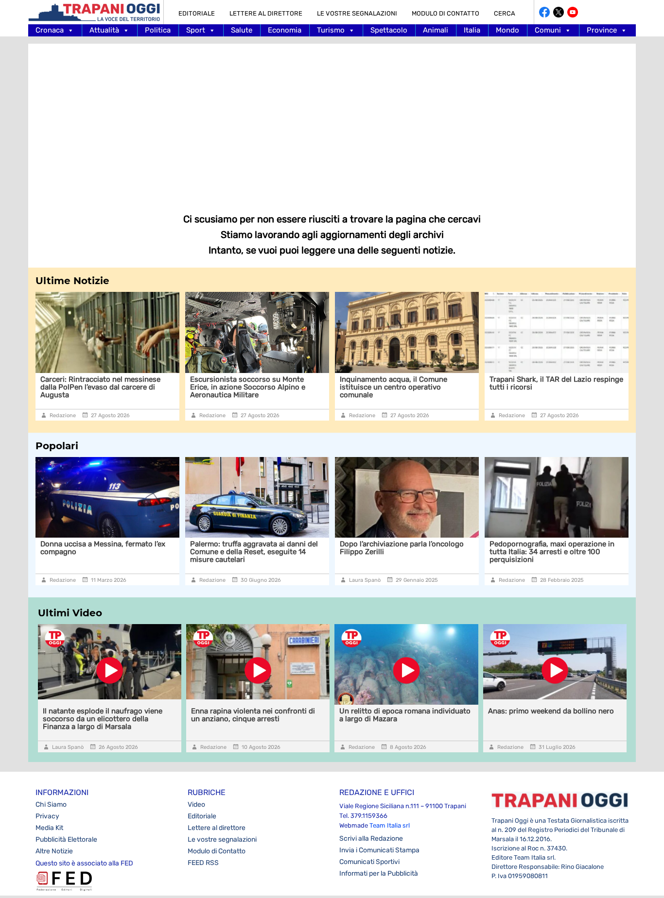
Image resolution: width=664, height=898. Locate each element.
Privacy (47, 816)
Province (602, 30)
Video (196, 804)
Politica (158, 30)
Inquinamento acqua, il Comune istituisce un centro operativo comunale (304, 387)
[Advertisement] (332, 121)
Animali (435, 30)
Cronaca (49, 30)
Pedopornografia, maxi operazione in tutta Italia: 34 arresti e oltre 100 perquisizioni (551, 552)
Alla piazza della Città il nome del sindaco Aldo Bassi (606, 383)
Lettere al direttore (265, 13)
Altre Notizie (54, 851)
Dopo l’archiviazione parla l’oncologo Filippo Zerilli (402, 548)
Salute (241, 30)
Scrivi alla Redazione (371, 838)
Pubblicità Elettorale (66, 839)
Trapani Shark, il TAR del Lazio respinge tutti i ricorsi (467, 383)
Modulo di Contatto (445, 13)
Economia (284, 30)
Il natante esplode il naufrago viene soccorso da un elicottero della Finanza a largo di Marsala (102, 719)
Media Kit (49, 828)
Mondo (507, 30)
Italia (472, 30)
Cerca (504, 13)
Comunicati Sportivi (369, 862)
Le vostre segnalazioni (357, 13)
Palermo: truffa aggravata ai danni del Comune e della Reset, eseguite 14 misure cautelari (254, 552)
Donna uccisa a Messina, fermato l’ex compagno (102, 548)
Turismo (331, 30)
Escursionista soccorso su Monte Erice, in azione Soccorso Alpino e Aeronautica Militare (158, 387)
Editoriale (196, 13)
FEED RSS (203, 863)
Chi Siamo (51, 804)
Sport (195, 30)
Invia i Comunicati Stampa (379, 850)
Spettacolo (388, 30)
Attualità (104, 30)
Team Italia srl (389, 825)
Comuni (548, 30)
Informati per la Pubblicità (378, 873)
